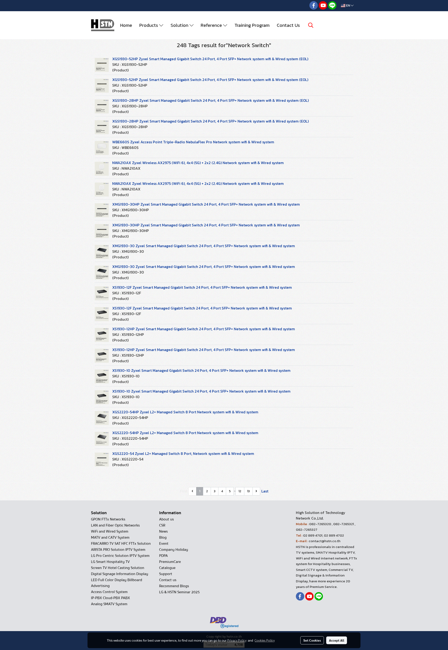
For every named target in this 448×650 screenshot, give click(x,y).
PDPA (163, 556)
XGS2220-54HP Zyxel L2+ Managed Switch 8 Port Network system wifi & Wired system (185, 412)
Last (264, 491)
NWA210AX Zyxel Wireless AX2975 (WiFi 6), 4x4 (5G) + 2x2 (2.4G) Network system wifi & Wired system (198, 162)
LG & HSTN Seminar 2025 (179, 592)
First (183, 491)
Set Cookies (312, 640)
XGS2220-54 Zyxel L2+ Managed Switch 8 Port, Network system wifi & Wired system (183, 453)
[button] (311, 25)
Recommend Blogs (174, 586)
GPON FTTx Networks (108, 519)
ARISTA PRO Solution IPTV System (118, 550)
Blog (163, 537)
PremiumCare (170, 562)
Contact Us (288, 25)
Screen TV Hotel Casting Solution (117, 568)
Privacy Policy (236, 640)
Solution (180, 25)
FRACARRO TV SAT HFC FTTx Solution (121, 544)
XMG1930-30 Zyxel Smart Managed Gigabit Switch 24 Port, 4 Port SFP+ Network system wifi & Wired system (203, 246)
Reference (212, 25)
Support (165, 574)
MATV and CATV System (110, 537)
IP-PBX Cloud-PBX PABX (110, 598)
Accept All (336, 640)
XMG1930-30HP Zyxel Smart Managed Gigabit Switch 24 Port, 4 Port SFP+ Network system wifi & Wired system (206, 204)
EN (348, 5)
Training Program (252, 25)
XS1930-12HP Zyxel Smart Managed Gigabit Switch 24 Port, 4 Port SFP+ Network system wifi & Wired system (203, 329)
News (163, 531)
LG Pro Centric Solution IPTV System (120, 556)
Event (163, 544)
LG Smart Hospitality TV (110, 562)
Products (149, 25)
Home (126, 25)
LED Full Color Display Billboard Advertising (116, 583)
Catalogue (167, 568)
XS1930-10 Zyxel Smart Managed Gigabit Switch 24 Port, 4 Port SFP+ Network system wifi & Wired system (201, 370)
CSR (162, 525)
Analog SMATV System (109, 604)
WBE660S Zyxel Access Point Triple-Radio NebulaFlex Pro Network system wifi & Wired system (193, 142)
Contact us (167, 580)
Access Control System (109, 592)
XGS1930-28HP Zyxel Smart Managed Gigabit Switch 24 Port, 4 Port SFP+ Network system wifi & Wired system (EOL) (210, 100)
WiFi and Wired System (109, 531)
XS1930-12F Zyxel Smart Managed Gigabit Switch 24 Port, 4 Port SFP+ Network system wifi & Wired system (202, 287)
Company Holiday (173, 550)
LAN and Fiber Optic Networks (115, 525)
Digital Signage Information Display (119, 574)
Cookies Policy (265, 640)
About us (166, 519)
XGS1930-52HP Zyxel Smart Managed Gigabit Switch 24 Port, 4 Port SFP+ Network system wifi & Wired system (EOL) (210, 59)
